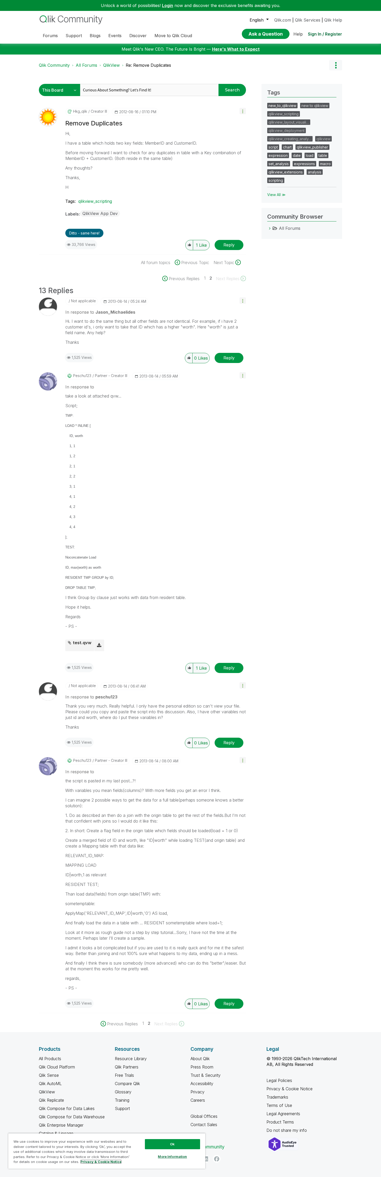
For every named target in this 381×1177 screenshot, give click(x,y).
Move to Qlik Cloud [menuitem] (173, 35)
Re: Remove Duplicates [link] (148, 65)
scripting (276, 180)
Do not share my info (287, 1130)
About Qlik (200, 1058)
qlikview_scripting (95, 201)
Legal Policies (279, 1080)
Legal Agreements (283, 1113)
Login (167, 5)
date (297, 155)
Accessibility (201, 1083)
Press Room (201, 1067)
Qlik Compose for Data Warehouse (72, 1116)
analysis (314, 172)
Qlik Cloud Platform (57, 1067)
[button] (242, 111)
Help (298, 34)
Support (122, 1108)
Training (122, 1100)
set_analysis (279, 164)
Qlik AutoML (50, 1083)
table (323, 155)
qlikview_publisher (312, 147)
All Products (50, 1058)
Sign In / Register (325, 34)
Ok (172, 1144)
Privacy (197, 1091)
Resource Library (131, 1058)
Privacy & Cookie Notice (289, 1088)
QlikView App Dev (100, 213)
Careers (197, 1100)
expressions (304, 164)
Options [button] (335, 65)
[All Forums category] (269, 228)
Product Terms (280, 1122)
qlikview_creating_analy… (290, 139)
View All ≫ (276, 194)
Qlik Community (54, 65)
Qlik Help (333, 20)
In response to (100, 312)
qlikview (323, 139)
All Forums (86, 65)
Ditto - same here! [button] (84, 233)
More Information (172, 1156)
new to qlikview (314, 105)
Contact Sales (203, 1124)
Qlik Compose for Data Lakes (67, 1108)
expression (278, 155)
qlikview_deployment (287, 130)
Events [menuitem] (115, 35)
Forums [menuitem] (50, 35)
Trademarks (277, 1097)
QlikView (111, 65)
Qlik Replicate (51, 1100)
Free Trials (124, 1075)
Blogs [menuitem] (95, 35)
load (309, 155)
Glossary (123, 1091)
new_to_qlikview (282, 105)
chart (287, 147)
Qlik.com (282, 20)
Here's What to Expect (236, 49)
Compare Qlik (127, 1083)
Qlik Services (307, 20)
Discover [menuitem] (138, 35)
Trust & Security (205, 1075)
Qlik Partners (126, 1067)
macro (325, 164)
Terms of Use (279, 1105)
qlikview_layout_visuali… (289, 122)
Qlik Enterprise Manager (61, 1125)
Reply (229, 244)
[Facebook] (217, 1159)
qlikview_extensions (286, 172)
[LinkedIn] (205, 1159)
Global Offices (203, 1116)
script (273, 147)
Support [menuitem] (74, 35)
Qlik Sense (49, 1075)
